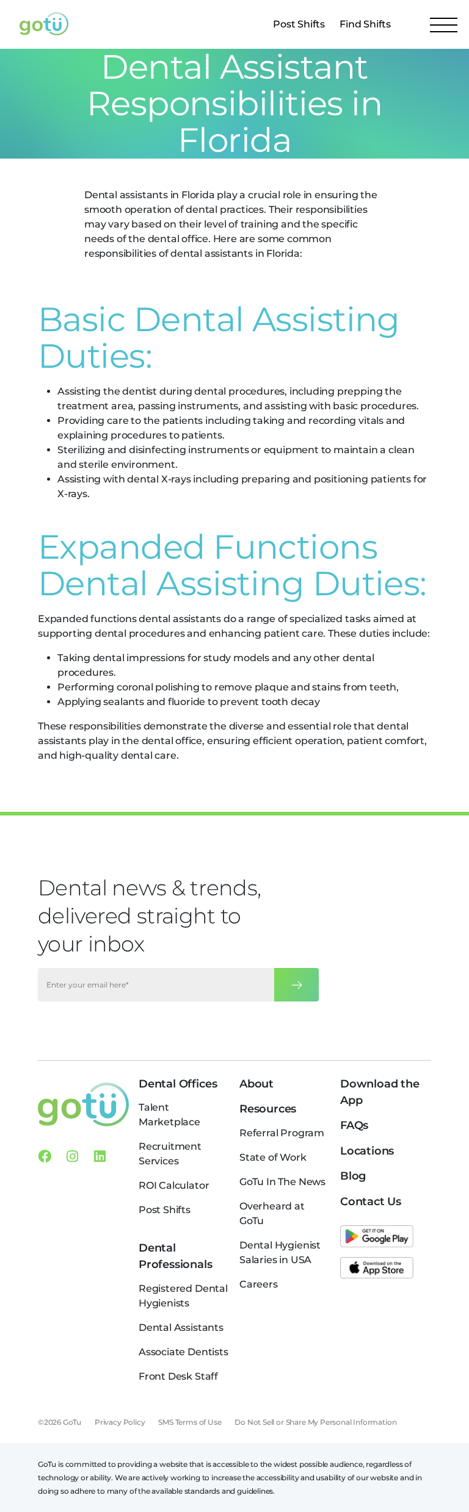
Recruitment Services (170, 1154)
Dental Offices (178, 1084)
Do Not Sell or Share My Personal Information (315, 1422)
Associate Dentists (183, 1352)
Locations (367, 1151)
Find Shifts (365, 24)
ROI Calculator (174, 1185)
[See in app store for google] (376, 1236)
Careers (258, 1284)
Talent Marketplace (169, 1115)
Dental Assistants (181, 1327)
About (256, 1084)
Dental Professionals (176, 1256)
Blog (353, 1176)
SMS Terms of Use (189, 1422)
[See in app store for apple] (376, 1268)
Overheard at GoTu (272, 1213)
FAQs (354, 1125)
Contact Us (370, 1201)
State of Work (273, 1157)
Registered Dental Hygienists (183, 1296)
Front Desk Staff (178, 1376)
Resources (267, 1109)
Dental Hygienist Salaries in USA (280, 1252)
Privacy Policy (120, 1422)
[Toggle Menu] (443, 24)
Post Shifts (299, 24)
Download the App (380, 1092)
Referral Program (281, 1133)
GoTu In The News (282, 1182)
